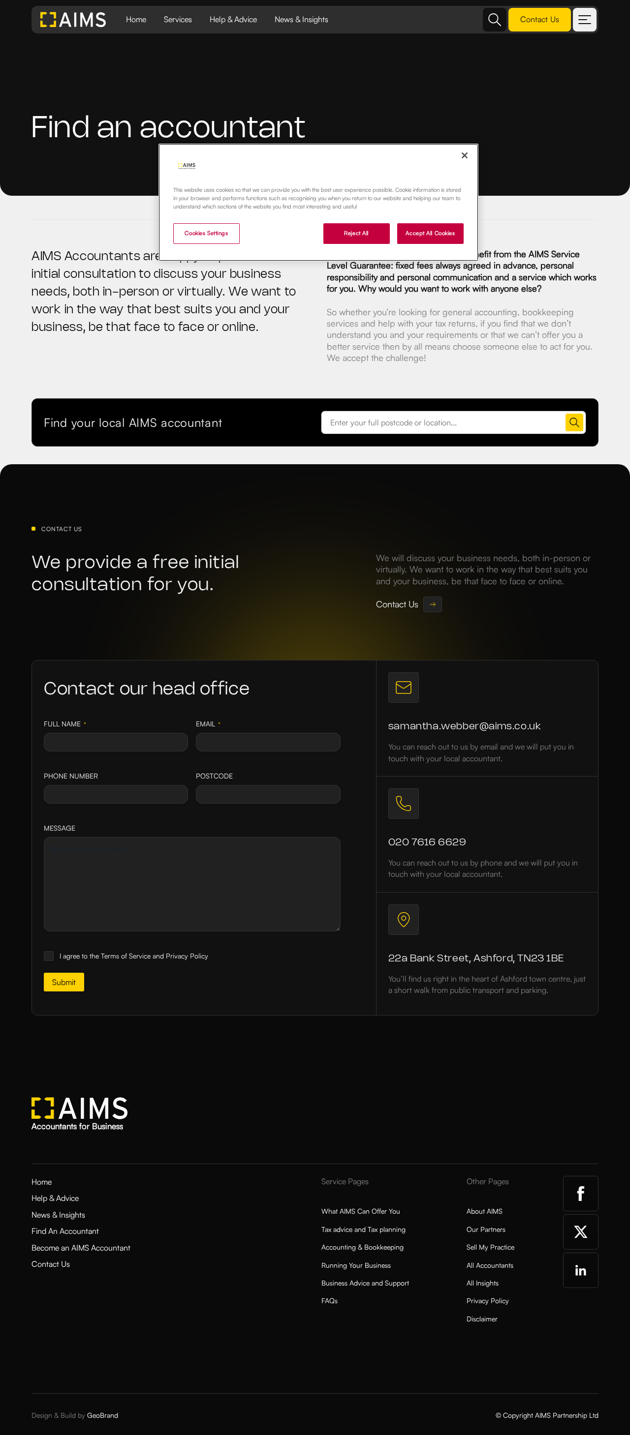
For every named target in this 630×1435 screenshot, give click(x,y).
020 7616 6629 (427, 842)
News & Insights (301, 19)
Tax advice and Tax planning (363, 1229)
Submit (64, 982)
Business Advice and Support (365, 1283)
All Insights (483, 1283)
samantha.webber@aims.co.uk (464, 726)
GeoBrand (102, 1415)
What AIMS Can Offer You (360, 1211)
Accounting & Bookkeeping (362, 1247)
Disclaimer (482, 1319)
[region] (318, 202)
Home (136, 19)
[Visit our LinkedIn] (580, 1270)
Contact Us (51, 1264)
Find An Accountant (65, 1231)
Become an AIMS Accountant (81, 1248)
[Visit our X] (580, 1232)
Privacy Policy (488, 1300)
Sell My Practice (490, 1247)
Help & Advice (233, 19)
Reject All (356, 233)
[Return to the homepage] (73, 20)
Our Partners (486, 1229)
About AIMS (485, 1211)
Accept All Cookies (430, 233)
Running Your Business (356, 1265)
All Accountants (490, 1265)
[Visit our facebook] (580, 1193)
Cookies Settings (206, 233)
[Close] (464, 155)
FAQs (329, 1300)
